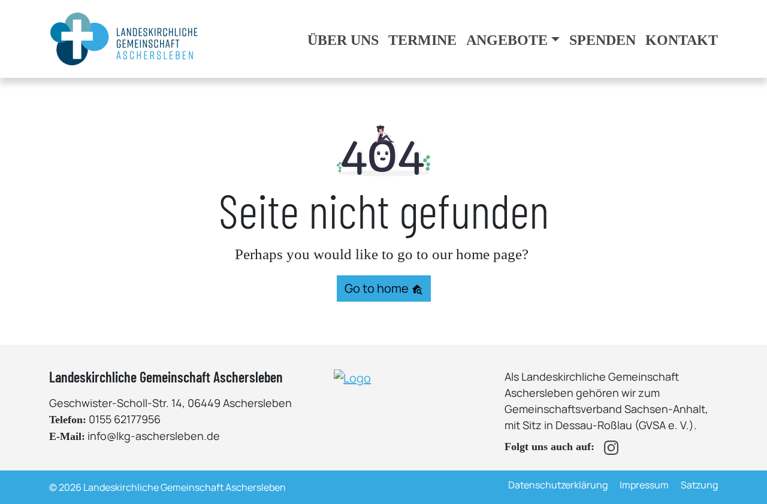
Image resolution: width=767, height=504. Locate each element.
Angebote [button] (507, 40)
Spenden (602, 40)
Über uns (343, 40)
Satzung (699, 484)
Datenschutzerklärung (558, 484)
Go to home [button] (378, 288)
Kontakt (681, 40)
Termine (422, 40)
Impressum (644, 484)
